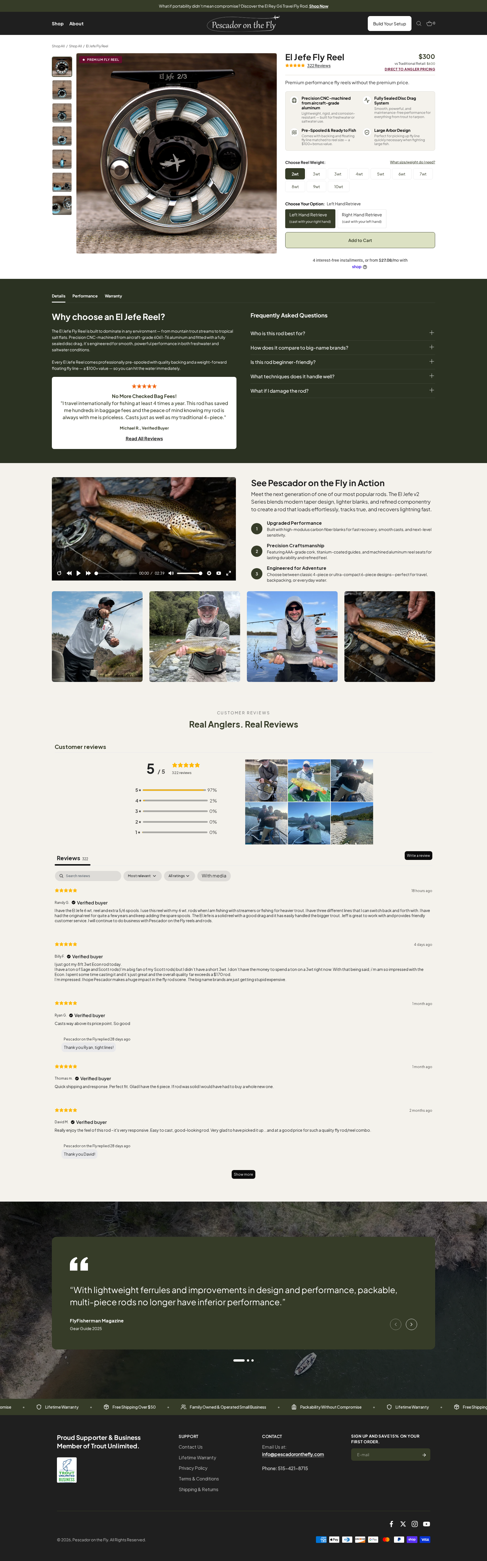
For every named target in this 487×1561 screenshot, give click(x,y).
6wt (402, 173)
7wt (423, 173)
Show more (243, 1174)
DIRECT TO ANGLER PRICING (410, 69)
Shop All (58, 46)
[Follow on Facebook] (391, 1524)
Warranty (113, 295)
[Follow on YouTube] (426, 1524)
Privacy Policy (193, 1468)
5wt (380, 173)
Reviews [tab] (72, 857)
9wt (316, 186)
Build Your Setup (389, 23)
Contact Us (191, 1447)
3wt (316, 173)
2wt (295, 173)
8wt (295, 186)
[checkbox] (214, 876)
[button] (176, 790)
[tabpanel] (243, 1027)
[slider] (115, 573)
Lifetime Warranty (197, 1457)
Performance (85, 295)
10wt (338, 186)
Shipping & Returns (198, 1489)
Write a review (418, 855)
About (76, 23)
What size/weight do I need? (412, 162)
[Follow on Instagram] (415, 1524)
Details (58, 295)
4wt (359, 173)
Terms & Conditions (199, 1479)
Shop (58, 23)
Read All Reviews (144, 438)
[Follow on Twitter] (403, 1524)
